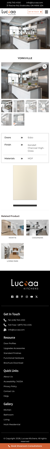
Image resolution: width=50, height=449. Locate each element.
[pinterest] (22, 297)
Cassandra (37, 238)
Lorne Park (12, 261)
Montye (12, 238)
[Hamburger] (46, 12)
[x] (37, 297)
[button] (44, 66)
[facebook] (13, 297)
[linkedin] (18, 297)
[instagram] (27, 297)
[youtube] (32, 297)
